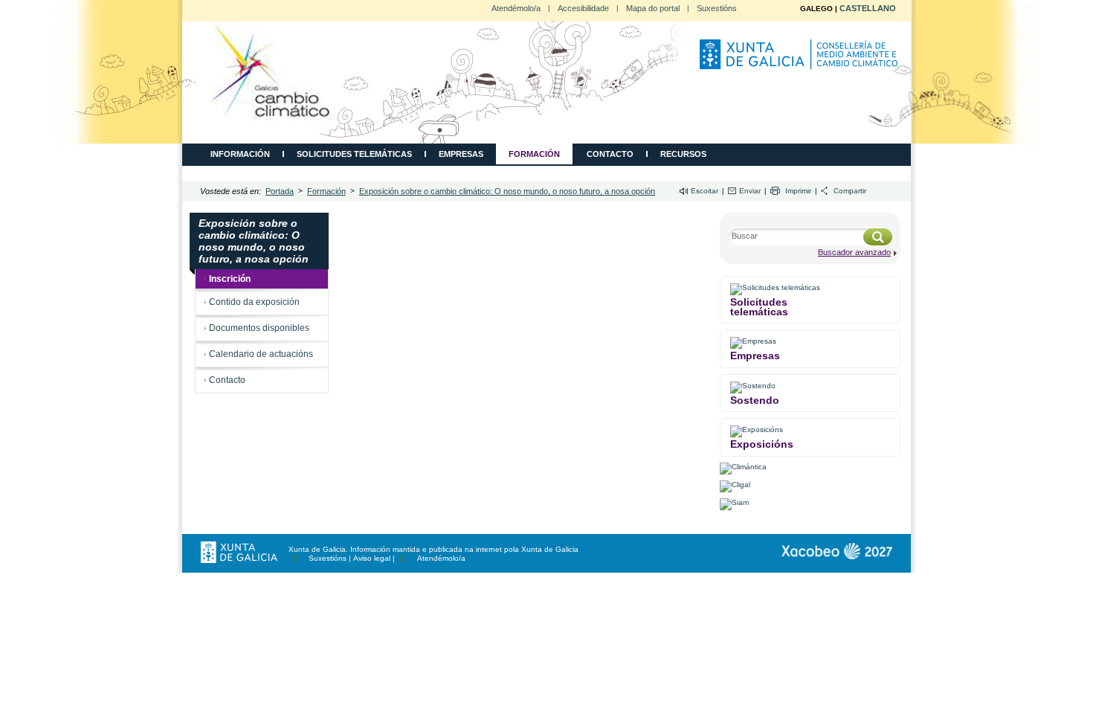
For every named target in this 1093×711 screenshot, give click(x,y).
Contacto (610, 153)
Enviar (750, 191)
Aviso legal (371, 558)
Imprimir (798, 191)
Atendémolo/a (516, 8)
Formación (534, 153)
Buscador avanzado (854, 252)
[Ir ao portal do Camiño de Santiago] (836, 551)
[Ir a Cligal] (735, 484)
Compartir (850, 191)
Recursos (683, 153)
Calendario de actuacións (261, 354)
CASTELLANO (867, 8)
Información (240, 153)
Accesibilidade (583, 8)
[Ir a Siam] (734, 502)
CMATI (271, 71)
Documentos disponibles (259, 328)
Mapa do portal (653, 8)
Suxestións (717, 8)
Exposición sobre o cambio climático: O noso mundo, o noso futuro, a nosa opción (507, 191)
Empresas (461, 153)
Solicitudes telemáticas (354, 153)
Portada (279, 191)
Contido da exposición (254, 302)
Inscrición (230, 279)
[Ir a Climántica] (743, 467)
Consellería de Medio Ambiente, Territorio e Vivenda (801, 60)
